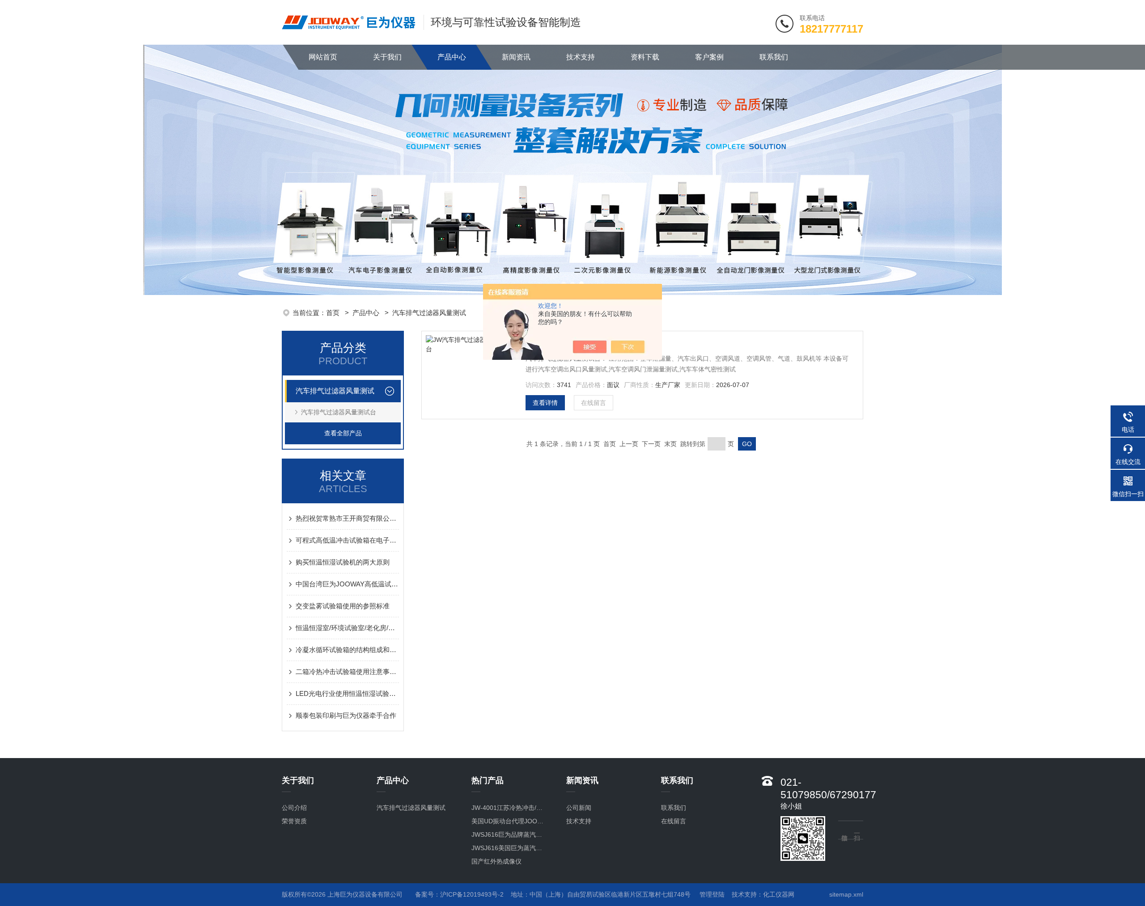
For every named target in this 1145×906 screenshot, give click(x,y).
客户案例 (709, 57)
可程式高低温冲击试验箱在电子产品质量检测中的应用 (347, 540)
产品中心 (451, 57)
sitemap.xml (846, 894)
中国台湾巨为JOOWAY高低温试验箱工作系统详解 (347, 584)
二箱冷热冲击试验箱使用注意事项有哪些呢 (347, 671)
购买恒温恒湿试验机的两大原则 (343, 562)
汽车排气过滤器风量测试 (429, 312)
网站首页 (323, 57)
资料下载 (645, 57)
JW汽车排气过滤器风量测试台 (580, 346)
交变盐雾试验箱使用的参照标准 (343, 606)
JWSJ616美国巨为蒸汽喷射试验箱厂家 (509, 847)
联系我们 (773, 57)
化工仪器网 (778, 894)
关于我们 (387, 57)
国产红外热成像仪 (496, 861)
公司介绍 (294, 807)
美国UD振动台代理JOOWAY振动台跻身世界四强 (509, 821)
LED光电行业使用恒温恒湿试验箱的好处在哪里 (347, 693)
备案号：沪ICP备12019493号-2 (459, 894)
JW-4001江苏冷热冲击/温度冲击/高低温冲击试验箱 (509, 807)
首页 (333, 312)
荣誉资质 (294, 821)
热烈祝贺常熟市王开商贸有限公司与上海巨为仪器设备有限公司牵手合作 (347, 518)
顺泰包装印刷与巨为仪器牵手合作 (346, 715)
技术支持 (580, 57)
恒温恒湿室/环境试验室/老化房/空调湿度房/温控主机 (347, 628)
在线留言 (593, 402)
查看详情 (545, 402)
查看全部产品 (343, 433)
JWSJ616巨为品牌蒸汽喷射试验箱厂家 (509, 834)
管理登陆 (712, 894)
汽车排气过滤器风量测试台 (338, 412)
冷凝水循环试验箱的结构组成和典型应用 (347, 649)
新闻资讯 (516, 57)
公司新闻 (578, 807)
